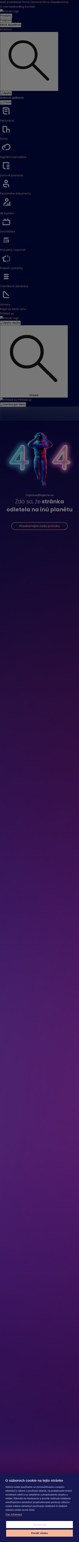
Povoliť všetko (39, 1533)
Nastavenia (39, 1524)
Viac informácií (13, 1514)
